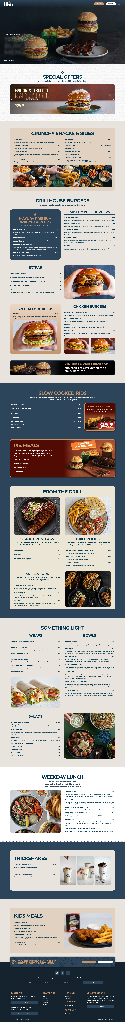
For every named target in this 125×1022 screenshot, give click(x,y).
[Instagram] (57, 973)
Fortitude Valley (69, 1005)
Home (5, 60)
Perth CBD (68, 1013)
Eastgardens (46, 1000)
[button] (11, 99)
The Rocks (45, 1002)
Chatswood (46, 998)
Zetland (45, 1004)
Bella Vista (45, 996)
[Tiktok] (62, 973)
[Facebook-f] (68, 973)
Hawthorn (67, 998)
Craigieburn (68, 996)
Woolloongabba (69, 1007)
